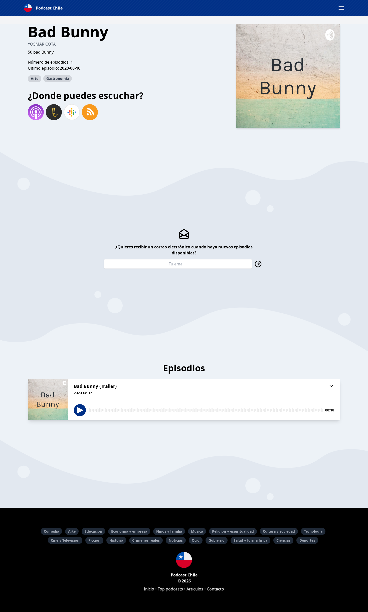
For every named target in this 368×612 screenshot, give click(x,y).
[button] (341, 8)
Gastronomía (57, 78)
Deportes (307, 540)
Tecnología (313, 531)
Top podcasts (170, 589)
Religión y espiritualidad (233, 531)
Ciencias (283, 540)
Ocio (196, 540)
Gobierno (217, 540)
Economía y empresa (129, 531)
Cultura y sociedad (279, 531)
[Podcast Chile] (184, 560)
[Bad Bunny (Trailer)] (48, 399)
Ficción (94, 540)
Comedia (51, 531)
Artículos (195, 589)
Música (197, 531)
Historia (116, 540)
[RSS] (90, 112)
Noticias (176, 540)
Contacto (215, 589)
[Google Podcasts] (72, 112)
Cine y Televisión (65, 540)
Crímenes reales (146, 540)
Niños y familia (169, 531)
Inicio (149, 589)
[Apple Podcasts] (36, 112)
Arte (34, 78)
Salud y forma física (250, 540)
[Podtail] (54, 112)
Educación (93, 531)
